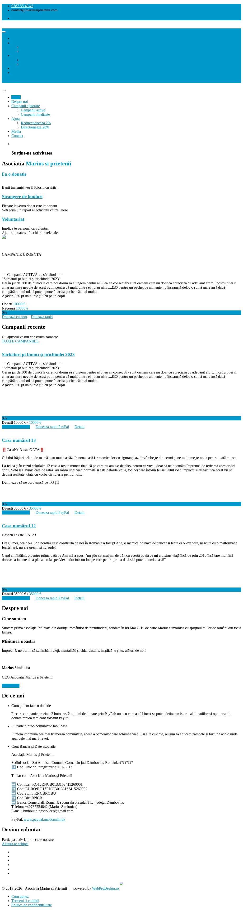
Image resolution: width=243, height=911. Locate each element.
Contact (17, 73)
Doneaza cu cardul (16, 427)
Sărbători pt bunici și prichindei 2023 (47, 264)
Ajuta (15, 56)
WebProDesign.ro (105, 888)
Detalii (79, 427)
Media (16, 68)
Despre (16, 38)
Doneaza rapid (42, 317)
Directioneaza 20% (35, 64)
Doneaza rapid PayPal (52, 427)
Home (16, 97)
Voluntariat (13, 219)
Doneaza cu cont (14, 317)
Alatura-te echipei (15, 844)
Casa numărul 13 (19, 440)
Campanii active (33, 47)
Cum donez (20, 896)
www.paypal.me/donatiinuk (44, 819)
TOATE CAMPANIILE (20, 341)
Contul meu (10, 81)
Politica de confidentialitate (31, 905)
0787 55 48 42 (22, 6)
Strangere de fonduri (22, 196)
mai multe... (10, 686)
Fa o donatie (14, 174)
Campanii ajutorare (25, 43)
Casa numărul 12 (19, 525)
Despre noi (19, 102)
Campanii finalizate (35, 51)
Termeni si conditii (25, 901)
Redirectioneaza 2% (36, 60)
